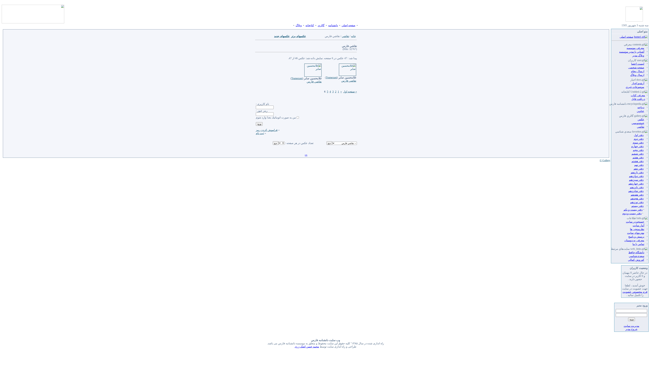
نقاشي (345, 36)
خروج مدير (631, 329)
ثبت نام (260, 133)
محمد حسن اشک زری (307, 346)
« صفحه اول (350, 91)
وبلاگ (299, 25)
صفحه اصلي (348, 25)
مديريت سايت (631, 325)
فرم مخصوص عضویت (635, 291)
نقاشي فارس (348, 80)
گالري (321, 25)
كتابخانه (309, 25)
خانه (353, 36)
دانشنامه (333, 25)
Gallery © (605, 160)
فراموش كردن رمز (267, 130)
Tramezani (331, 77)
